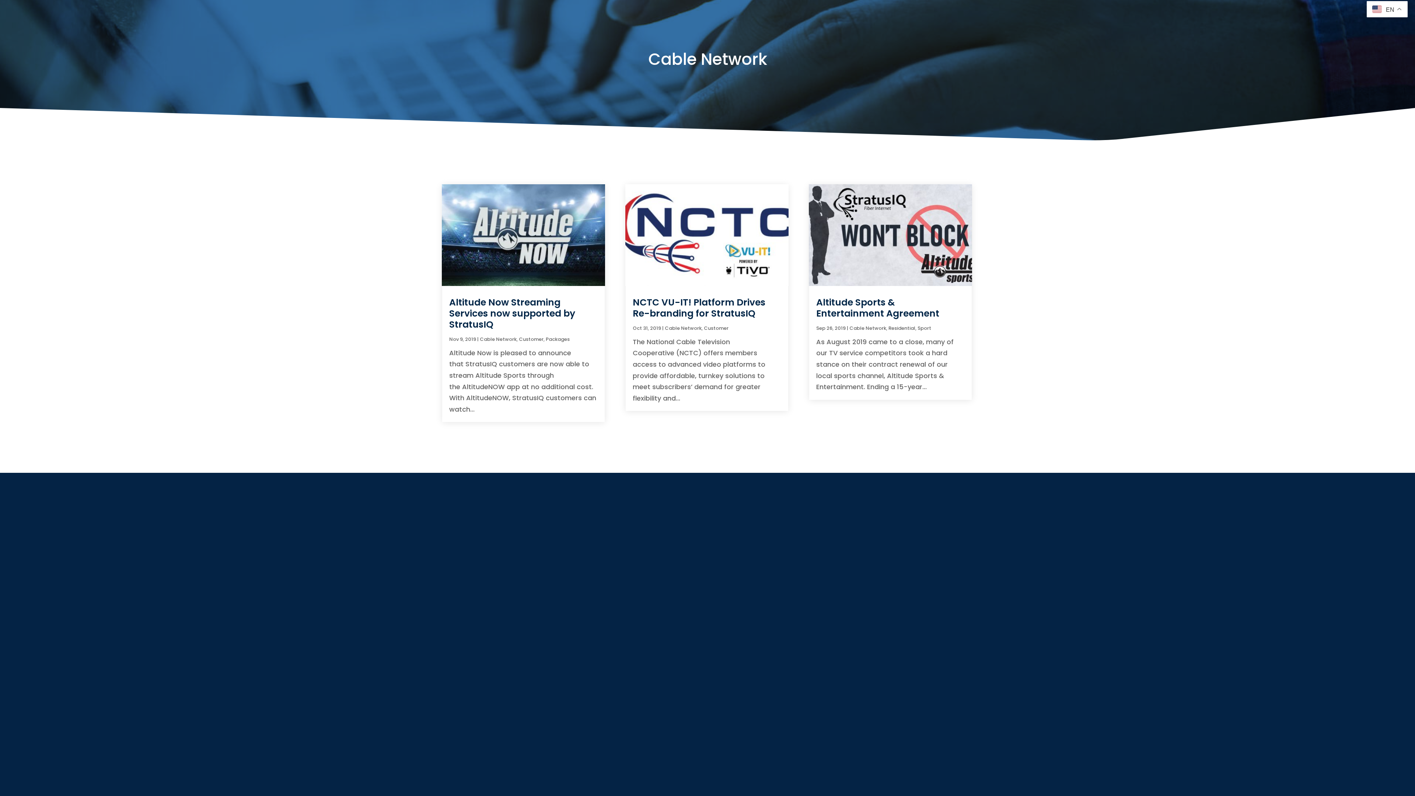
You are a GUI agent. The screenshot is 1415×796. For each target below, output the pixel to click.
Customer (531, 339)
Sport (924, 328)
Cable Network (498, 339)
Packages (558, 339)
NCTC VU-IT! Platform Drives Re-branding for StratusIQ (699, 308)
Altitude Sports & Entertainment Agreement (877, 308)
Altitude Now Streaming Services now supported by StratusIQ (512, 313)
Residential (901, 328)
